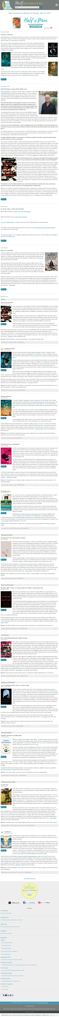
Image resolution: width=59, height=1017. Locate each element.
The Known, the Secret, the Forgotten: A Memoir (12, 959)
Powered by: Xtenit (29, 1012)
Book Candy (4, 924)
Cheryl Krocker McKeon (6, 769)
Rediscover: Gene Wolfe (7, 933)
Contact (12, 1008)
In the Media (35, 1008)
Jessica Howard (4, 520)
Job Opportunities (46, 1008)
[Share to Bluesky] (12, 995)
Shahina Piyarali (26, 75)
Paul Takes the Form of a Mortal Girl (10, 951)
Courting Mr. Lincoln (7, 945)
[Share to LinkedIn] (8, 995)
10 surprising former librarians (20, 217)
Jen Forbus (30, 382)
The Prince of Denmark (6, 913)
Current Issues (30, 1008)
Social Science (5, 967)
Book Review (4, 937)
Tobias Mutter (12, 285)
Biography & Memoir (6, 957)
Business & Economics (7, 962)
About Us (8, 1008)
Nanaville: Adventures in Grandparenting (11, 981)
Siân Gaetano (53, 818)
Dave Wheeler (19, 670)
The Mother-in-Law (7, 954)
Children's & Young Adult (7, 984)
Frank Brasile (10, 477)
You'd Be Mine (6, 986)
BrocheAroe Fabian (39, 428)
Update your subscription (42, 1002)
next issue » (32, 878)
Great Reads (4, 931)
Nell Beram (37, 195)
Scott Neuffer (44, 716)
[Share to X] (6, 995)
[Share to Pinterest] (10, 995)
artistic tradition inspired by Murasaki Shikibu (45, 227)
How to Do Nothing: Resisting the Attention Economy (13, 970)
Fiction (3, 940)
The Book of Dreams (7, 948)
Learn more (52, 1015)
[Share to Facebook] (4, 995)
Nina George (26, 400)
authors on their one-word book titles (22, 211)
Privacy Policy (52, 1008)
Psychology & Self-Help (7, 973)
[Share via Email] (1, 995)
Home (5, 1008)
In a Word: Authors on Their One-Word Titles (11, 926)
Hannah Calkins (28, 571)
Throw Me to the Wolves (8, 942)
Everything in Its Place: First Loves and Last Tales (13, 975)
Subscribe (40, 1008)
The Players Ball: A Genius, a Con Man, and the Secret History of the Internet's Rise (20, 965)
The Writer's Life (5, 917)
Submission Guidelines (22, 1008)
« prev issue (26, 878)
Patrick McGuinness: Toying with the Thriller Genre (12, 920)
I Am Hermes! (5, 989)
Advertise (16, 1008)
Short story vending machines (7, 222)
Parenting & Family (6, 978)
